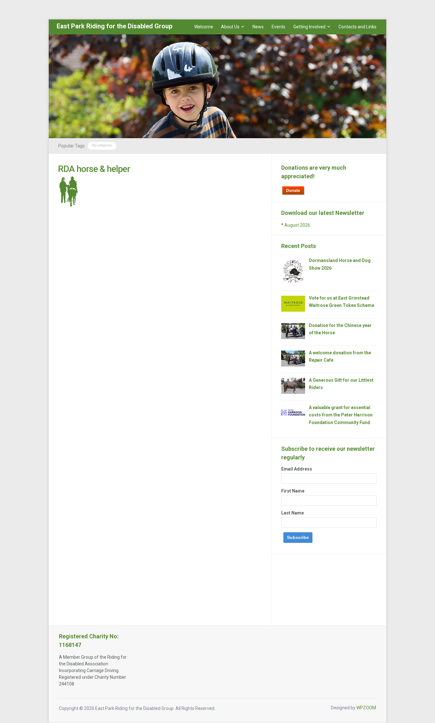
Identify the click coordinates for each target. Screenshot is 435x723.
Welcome (203, 26)
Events (278, 26)
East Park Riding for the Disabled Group (114, 26)
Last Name (292, 512)
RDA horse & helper (94, 169)
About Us (230, 26)
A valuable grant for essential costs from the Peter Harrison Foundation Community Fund (341, 415)
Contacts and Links (357, 26)
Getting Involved (309, 26)
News (258, 26)
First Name (292, 490)
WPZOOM (366, 707)
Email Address (296, 468)
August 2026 (297, 225)
